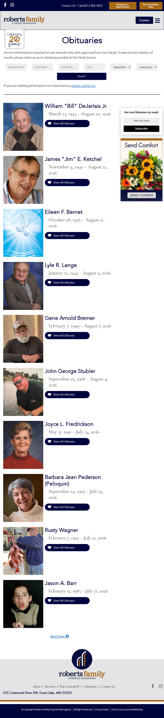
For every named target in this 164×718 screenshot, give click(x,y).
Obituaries (90, 687)
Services (50, 687)
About (36, 687)
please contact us (83, 85)
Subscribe (141, 128)
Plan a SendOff (69, 687)
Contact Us (108, 687)
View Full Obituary (64, 123)
